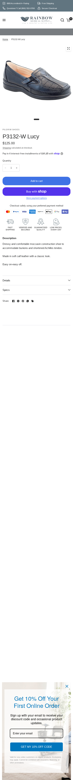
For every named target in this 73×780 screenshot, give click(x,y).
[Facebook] (13, 295)
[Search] (62, 17)
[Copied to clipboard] (32, 295)
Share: (6, 295)
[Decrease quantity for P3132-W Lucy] (5, 162)
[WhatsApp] (28, 295)
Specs (6, 284)
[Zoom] (68, 42)
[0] (67, 17)
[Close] (67, 686)
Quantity (7, 155)
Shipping (7, 142)
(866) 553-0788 (28, 8)
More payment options (36, 192)
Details (6, 274)
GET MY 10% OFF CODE (36, 746)
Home (5, 33)
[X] (18, 295)
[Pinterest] (23, 295)
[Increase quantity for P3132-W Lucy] (16, 162)
